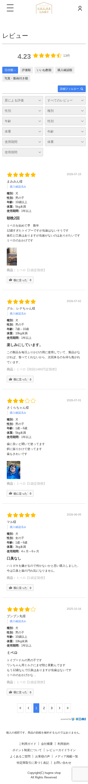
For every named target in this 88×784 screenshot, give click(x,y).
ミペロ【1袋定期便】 (31, 270)
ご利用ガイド (27, 743)
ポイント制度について (27, 750)
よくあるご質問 (20, 756)
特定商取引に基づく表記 (33, 762)
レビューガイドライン (61, 750)
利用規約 (63, 743)
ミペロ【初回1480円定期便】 (37, 369)
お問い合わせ (62, 762)
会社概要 (47, 743)
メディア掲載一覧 (66, 756)
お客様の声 (42, 756)
